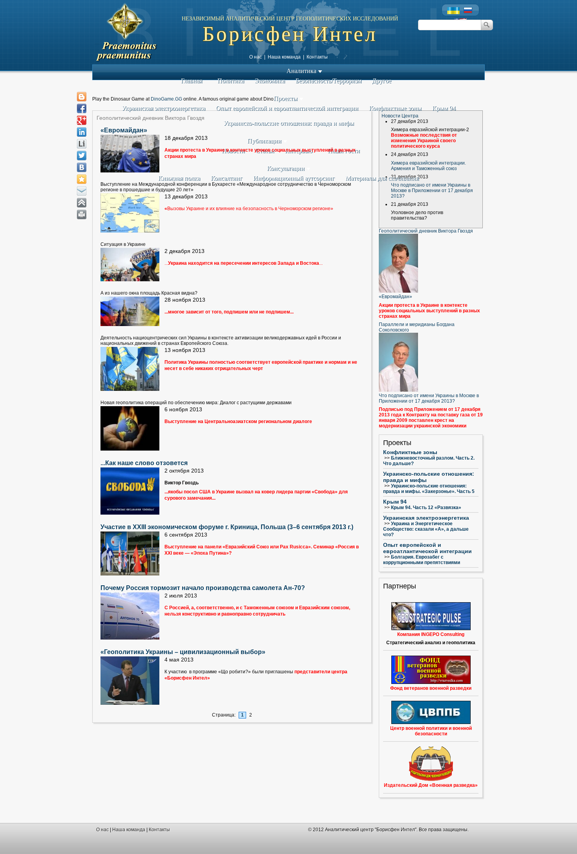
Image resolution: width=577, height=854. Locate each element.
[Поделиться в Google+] (81, 120)
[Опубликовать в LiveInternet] (81, 143)
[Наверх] (81, 202)
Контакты (317, 57)
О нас (255, 57)
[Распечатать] (81, 214)
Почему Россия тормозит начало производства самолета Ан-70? (202, 588)
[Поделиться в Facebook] (81, 108)
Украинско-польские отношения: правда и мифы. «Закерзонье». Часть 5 (429, 488)
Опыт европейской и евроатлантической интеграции (287, 108)
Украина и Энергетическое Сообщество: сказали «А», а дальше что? (426, 529)
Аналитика (302, 71)
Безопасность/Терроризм (329, 80)
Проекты (286, 98)
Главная (191, 80)
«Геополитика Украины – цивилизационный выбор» (182, 652)
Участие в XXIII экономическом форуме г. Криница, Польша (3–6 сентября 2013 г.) (226, 527)
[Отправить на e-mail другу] (81, 191)
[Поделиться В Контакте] (81, 167)
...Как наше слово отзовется (144, 463)
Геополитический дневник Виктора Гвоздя (426, 231)
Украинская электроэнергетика (163, 108)
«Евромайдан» (123, 130)
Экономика (270, 80)
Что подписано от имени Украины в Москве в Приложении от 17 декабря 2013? (432, 190)
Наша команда (284, 57)
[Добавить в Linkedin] (81, 132)
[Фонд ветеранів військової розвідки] (430, 670)
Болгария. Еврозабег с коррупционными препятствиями (421, 559)
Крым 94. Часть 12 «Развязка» (426, 507)
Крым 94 (444, 108)
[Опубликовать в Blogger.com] (81, 96)
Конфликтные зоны (395, 108)
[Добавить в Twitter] (81, 155)
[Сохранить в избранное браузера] (81, 179)
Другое (381, 80)
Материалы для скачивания (382, 178)
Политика (230, 80)
